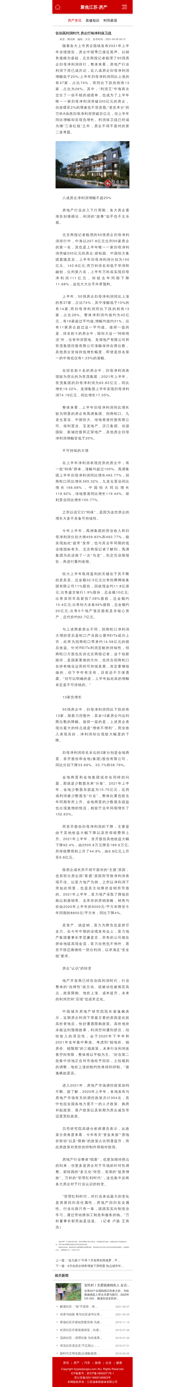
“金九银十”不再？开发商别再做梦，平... (94, 1260)
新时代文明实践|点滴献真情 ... (80, 1353)
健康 (119, 1362)
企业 (108, 1362)
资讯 (66, 1362)
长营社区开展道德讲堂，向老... (80, 1330)
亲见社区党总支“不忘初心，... (79, 1345)
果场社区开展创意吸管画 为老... (81, 1322)
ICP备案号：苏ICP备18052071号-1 (92, 1373)
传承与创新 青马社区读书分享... (81, 1314)
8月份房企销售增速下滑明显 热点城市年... (96, 1265)
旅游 (98, 1362)
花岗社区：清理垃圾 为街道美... (81, 1337)
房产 (77, 1362)
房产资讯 (74, 20)
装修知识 (92, 20)
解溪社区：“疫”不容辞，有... (78, 1306)
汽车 (87, 1362)
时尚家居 (110, 20)
